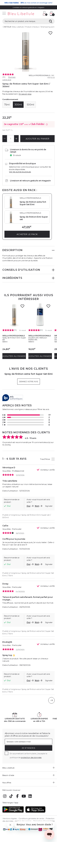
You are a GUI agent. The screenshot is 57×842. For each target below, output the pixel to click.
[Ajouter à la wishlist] (22, 307)
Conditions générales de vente (31, 818)
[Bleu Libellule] (20, 14)
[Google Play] (13, 812)
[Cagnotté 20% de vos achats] (28, 2)
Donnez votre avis (9, 78)
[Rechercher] (50, 21)
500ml (30, 104)
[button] (39, 13)
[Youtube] (23, 798)
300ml (18, 104)
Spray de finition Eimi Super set (14, 339)
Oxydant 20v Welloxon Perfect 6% (37, 339)
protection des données (31, 757)
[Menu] (4, 14)
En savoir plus (25, 94)
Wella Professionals (39, 75)
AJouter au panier (37, 138)
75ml (7, 104)
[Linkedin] (30, 798)
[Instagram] (4, 798)
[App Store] (35, 812)
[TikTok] (11, 798)
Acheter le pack (27, 234)
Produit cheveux (32, 27)
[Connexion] (45, 13)
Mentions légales (10, 818)
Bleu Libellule (18, 27)
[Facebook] (17, 798)
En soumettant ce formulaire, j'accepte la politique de (28, 755)
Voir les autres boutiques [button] (20, 172)
